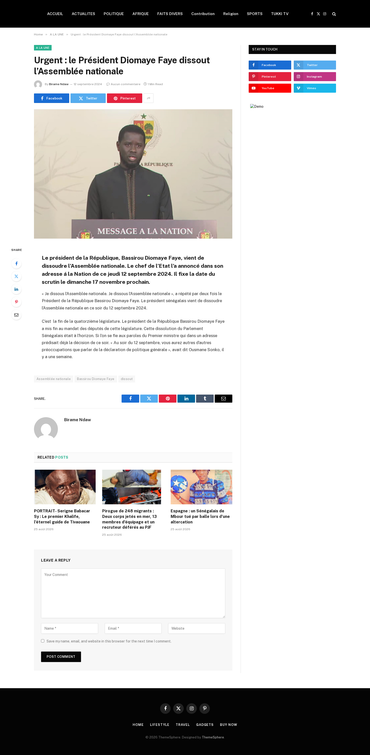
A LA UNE (43, 47)
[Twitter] (16, 276)
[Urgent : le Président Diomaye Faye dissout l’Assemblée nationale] (133, 174)
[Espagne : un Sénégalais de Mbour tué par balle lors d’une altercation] (201, 487)
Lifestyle (159, 725)
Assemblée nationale (53, 379)
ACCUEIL (55, 14)
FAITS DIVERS (170, 14)
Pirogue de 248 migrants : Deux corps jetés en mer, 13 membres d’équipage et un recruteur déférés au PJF (129, 519)
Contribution (203, 14)
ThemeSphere (213, 737)
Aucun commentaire (125, 84)
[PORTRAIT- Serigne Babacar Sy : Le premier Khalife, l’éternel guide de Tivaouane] (65, 487)
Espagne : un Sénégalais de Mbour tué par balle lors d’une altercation (200, 516)
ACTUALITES (83, 14)
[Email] (16, 315)
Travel (183, 725)
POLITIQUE (114, 14)
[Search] (333, 14)
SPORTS (255, 14)
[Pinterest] (16, 302)
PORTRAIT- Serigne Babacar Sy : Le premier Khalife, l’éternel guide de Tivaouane (62, 516)
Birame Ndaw (58, 84)
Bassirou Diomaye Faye (95, 379)
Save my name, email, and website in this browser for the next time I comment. (109, 641)
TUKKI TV (279, 14)
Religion (230, 14)
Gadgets (205, 725)
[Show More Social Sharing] (148, 98)
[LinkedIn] (16, 289)
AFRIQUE (140, 14)
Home (138, 725)
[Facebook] (16, 263)
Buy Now (228, 725)
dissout (127, 379)
